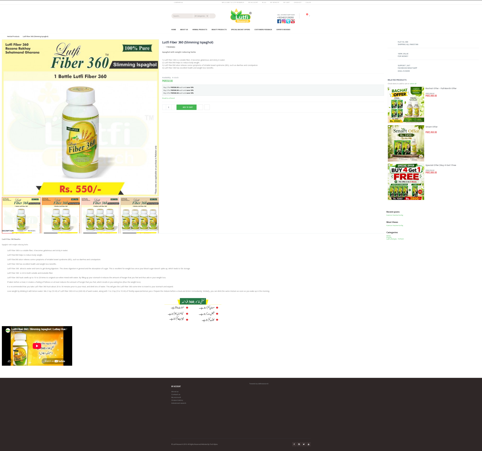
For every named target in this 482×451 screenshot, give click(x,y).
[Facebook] (279, 20)
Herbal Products (199, 29)
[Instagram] (284, 20)
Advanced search (178, 403)
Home (3, 36)
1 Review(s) (170, 47)
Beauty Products (219, 29)
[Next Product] (382, 42)
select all (413, 83)
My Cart (286, 2)
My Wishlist (274, 2)
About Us (184, 29)
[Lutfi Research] (241, 16)
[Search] (212, 15)
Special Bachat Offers (240, 29)
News (388, 236)
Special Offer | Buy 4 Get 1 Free (441, 165)
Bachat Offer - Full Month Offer (441, 88)
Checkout (298, 2)
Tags (20, 231)
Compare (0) (178, 2)
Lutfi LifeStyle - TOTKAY (395, 239)
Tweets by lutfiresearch (258, 383)
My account (176, 397)
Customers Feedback (263, 29)
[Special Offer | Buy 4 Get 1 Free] (406, 182)
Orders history (177, 400)
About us (175, 391)
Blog (264, 2)
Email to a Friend (168, 98)
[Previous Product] (379, 42)
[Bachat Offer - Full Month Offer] (406, 105)
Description (8, 231)
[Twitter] (288, 20)
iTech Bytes (214, 444)
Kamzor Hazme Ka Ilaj (394, 215)
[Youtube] (293, 20)
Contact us (175, 394)
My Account (253, 2)
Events (389, 237)
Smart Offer (432, 126)
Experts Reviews (283, 29)
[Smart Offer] (406, 143)
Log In (308, 2)
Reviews (31, 231)
